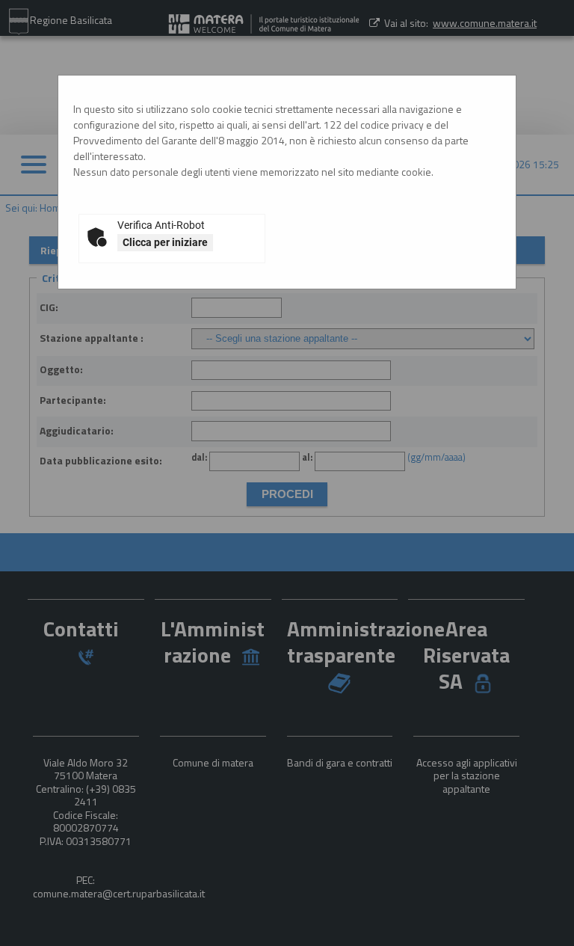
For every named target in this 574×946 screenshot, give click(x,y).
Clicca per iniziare (165, 242)
